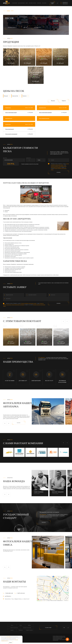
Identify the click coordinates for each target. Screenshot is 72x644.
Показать (53, 100)
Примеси (25, 96)
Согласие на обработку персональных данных (28, 303)
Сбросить (64, 100)
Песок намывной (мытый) (44, 118)
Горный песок (8, 107)
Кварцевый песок (8, 118)
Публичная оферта (55, 640)
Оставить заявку (52, 3)
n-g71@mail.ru (8, 596)
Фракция (6, 96)
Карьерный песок (42, 107)
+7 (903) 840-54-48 (65, 2)
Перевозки (21, 630)
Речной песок (8, 124)
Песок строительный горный (11, 112)
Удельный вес (15, 96)
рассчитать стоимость (12, 27)
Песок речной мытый (9, 129)
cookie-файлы (8, 636)
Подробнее (44, 522)
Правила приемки (29, 630)
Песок (12, 625)
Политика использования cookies (57, 638)
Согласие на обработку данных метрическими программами (61, 639)
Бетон (21, 625)
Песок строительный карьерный (45, 112)
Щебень (29, 625)
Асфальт (12, 630)
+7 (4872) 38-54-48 (65, 3)
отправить (58, 172)
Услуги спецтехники (14, 627)
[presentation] (63, 321)
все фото (18, 422)
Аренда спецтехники (27, 627)
